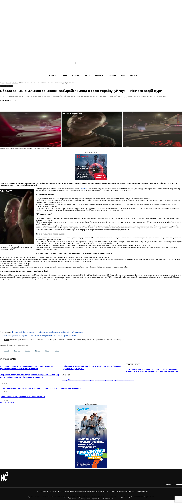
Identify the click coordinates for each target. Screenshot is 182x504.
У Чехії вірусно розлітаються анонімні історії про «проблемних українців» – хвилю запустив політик (41, 388)
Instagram (17, 351)
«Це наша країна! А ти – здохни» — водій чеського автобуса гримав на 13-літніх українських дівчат (47, 332)
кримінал (40, 339)
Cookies (112, 491)
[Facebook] (54, 62)
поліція (69, 339)
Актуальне (15, 83)
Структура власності (142, 491)
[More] (45, 106)
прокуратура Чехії (79, 339)
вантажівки (13, 339)
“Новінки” (83, 189)
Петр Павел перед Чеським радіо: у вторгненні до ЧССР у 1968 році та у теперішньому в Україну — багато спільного (29, 375)
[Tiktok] (43, 351)
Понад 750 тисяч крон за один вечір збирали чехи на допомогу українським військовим (98, 380)
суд (94, 339)
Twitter (57, 351)
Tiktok (47, 351)
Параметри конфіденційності (125, 491)
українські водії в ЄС (113, 339)
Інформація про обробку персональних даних (93, 491)
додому (2, 83)
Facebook (6, 351)
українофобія (101, 339)
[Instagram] (58, 62)
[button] (75, 62)
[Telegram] (62, 62)
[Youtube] (22, 351)
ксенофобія (48, 339)
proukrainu (5, 100)
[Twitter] (52, 351)
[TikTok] (66, 62)
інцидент (32, 339)
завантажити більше (7, 402)
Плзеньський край (59, 339)
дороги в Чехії (23, 339)
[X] (70, 62)
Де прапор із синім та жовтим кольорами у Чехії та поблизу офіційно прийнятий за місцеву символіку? (27, 367)
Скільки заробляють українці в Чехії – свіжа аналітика (23, 397)
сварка (89, 339)
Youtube (27, 351)
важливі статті (133, 364)
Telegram (37, 351)
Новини (8, 83)
